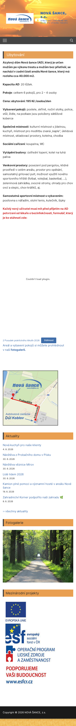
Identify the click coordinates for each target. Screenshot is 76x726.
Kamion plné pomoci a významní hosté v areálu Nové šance (37, 485)
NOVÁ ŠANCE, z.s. (53, 15)
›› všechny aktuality (15, 511)
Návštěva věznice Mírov (18, 464)
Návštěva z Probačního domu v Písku (27, 455)
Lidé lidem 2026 (13, 474)
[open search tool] (71, 40)
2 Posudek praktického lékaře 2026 (21, 340)
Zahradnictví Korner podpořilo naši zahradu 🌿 (33, 497)
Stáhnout (48, 340)
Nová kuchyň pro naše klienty (22, 445)
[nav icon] (5, 40)
